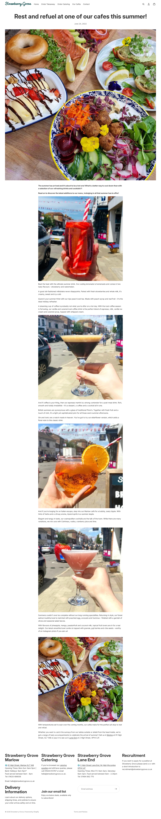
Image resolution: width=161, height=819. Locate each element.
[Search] (143, 4)
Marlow (110, 735)
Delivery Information (16, 789)
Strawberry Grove (17, 812)
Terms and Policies (80, 812)
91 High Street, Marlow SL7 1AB (21, 765)
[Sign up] (115, 788)
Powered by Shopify (32, 812)
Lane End (73, 738)
